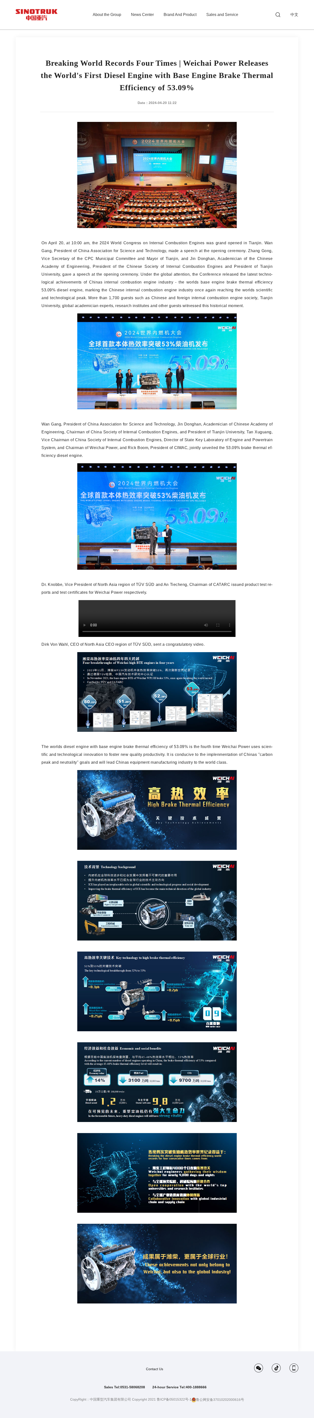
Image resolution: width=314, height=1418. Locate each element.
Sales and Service (222, 15)
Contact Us (154, 1369)
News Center (142, 15)
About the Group (107, 15)
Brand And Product (180, 15)
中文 (294, 15)
